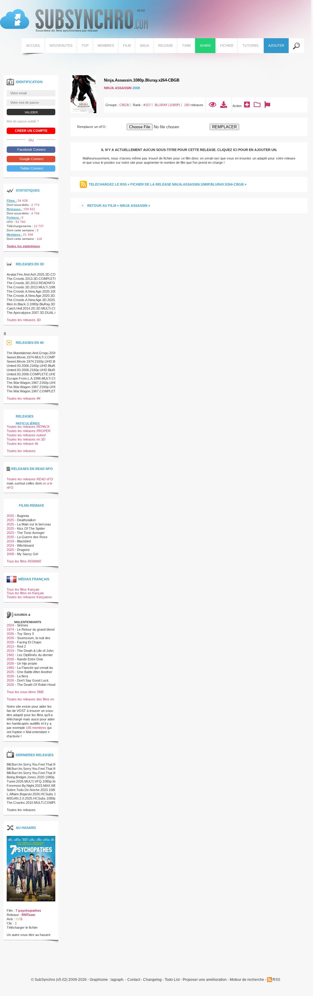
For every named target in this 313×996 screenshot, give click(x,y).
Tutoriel (250, 45)
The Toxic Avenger (31, 533)
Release (165, 45)
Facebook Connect (31, 149)
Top (84, 45)
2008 (136, 88)
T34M (186, 45)
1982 (10, 655)
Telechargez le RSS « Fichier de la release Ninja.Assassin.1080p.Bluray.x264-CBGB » (167, 184)
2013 (10, 646)
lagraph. (117, 980)
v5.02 (72, 20)
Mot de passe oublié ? (23, 121)
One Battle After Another (34, 672)
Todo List (172, 980)
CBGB (124, 105)
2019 (10, 541)
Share (205, 45)
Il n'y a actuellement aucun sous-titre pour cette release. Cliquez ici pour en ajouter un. (189, 150)
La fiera (22, 676)
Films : (12, 200)
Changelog (152, 980)
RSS (276, 980)
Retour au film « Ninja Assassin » (118, 205)
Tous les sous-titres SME (25, 692)
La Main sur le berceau (34, 524)
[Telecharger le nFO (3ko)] (224, 106)
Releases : (14, 209)
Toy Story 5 (25, 633)
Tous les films (24, 561)
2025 (10, 516)
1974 (10, 629)
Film (127, 45)
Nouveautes (61, 45)
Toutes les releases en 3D (26, 439)
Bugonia (23, 516)
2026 (10, 633)
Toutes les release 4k (22, 443)
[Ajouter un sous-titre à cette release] (246, 106)
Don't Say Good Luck (33, 680)
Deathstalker (26, 520)
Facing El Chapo (29, 642)
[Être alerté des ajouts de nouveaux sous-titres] (267, 106)
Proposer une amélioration (205, 980)
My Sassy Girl (27, 554)
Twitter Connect (31, 168)
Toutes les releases (24, 320)
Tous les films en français (25, 593)
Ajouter (276, 45)
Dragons (23, 550)
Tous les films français (23, 589)
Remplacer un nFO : (92, 127)
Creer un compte (31, 130)
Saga (144, 45)
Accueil (33, 45)
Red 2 (21, 646)
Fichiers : (14, 217)
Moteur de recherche (247, 980)
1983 (10, 667)
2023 (10, 533)
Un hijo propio (27, 663)
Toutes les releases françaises (29, 597)
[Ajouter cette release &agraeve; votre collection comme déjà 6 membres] (257, 106)
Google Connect (31, 159)
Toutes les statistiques (23, 246)
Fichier (226, 45)
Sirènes (22, 625)
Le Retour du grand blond (35, 629)
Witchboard (25, 545)
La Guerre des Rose (32, 537)
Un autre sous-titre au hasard (28, 935)
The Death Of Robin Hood (36, 684)
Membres (106, 45)
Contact (133, 980)
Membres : (14, 234)
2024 (10, 545)
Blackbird (24, 541)
